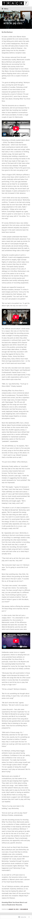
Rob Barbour (24, 909)
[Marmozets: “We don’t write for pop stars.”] (16, 20)
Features (7, 16)
